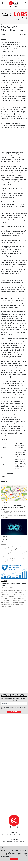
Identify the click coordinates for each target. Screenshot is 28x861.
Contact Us (15, 834)
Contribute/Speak (9, 841)
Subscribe (14, 712)
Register (16, 6)
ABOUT (17, 19)
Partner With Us (14, 843)
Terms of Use (21, 707)
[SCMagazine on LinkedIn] (17, 827)
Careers (20, 834)
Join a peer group (22, 841)
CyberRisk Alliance (9, 834)
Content (3, 25)
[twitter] (23, 18)
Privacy (24, 834)
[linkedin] (26, 18)
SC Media (3, 834)
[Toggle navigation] (3, 3)
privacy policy (24, 855)
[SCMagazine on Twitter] (14, 827)
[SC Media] (14, 3)
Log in (11, 6)
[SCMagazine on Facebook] (10, 827)
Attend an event (16, 841)
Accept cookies (14, 859)
